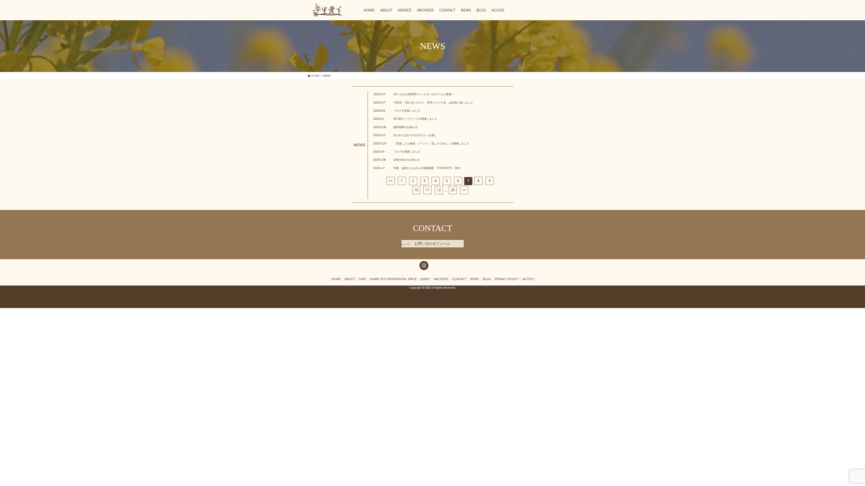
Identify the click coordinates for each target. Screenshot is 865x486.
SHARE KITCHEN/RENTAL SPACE (393, 279)
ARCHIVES (441, 279)
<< (391, 180)
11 (428, 189)
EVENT (425, 279)
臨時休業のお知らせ (406, 127)
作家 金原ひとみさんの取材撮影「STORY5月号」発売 (427, 168)
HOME (336, 279)
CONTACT (459, 279)
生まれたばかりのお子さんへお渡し (415, 135)
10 (416, 189)
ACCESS (528, 279)
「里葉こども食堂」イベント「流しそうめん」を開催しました (431, 143)
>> (464, 189)
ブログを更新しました (407, 110)
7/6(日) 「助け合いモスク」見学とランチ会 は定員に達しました (433, 102)
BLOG (487, 279)
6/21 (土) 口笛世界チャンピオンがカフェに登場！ (424, 94)
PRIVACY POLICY (507, 279)
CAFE (362, 279)
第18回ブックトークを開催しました (415, 119)
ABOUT (349, 279)
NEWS (474, 279)
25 (453, 189)
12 (439, 189)
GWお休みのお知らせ (407, 160)
